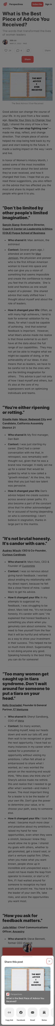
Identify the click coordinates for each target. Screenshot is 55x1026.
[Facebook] (21, 1012)
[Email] (32, 1012)
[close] (49, 961)
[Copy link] (9, 1012)
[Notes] (44, 1012)
